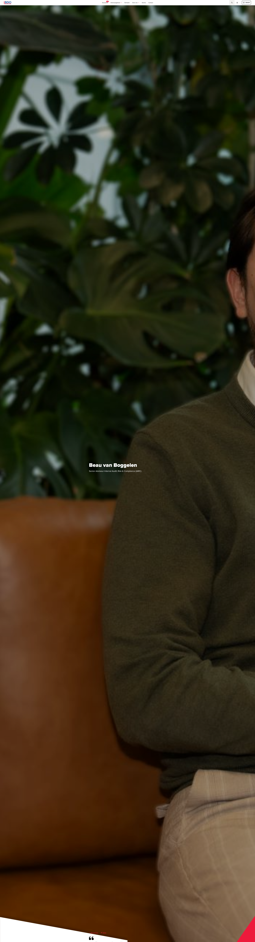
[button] (103, 933)
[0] (237, 2)
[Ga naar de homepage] (7, 2)
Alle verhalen (94, 932)
